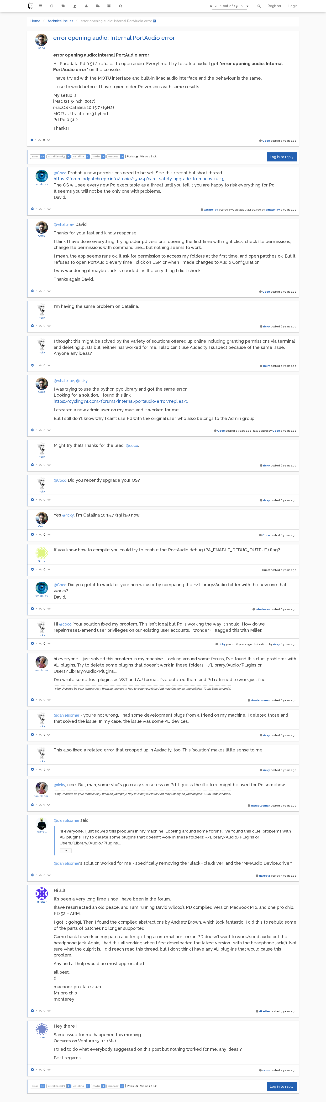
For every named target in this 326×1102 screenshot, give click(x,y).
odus (41, 1037)
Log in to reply (282, 157)
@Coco (60, 173)
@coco (132, 445)
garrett (42, 831)
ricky (42, 317)
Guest (42, 561)
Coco (41, 48)
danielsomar (42, 670)
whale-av (42, 184)
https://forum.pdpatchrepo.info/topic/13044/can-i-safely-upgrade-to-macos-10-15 (139, 178)
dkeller (42, 901)
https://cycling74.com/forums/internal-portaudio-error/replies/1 (121, 401)
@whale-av (64, 224)
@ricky (82, 380)
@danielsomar (66, 715)
